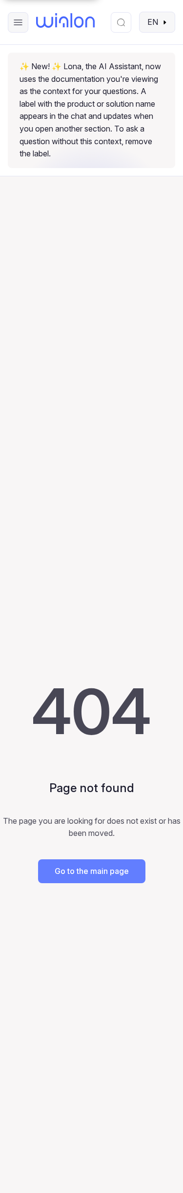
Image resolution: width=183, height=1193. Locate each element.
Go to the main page (92, 871)
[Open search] (121, 22)
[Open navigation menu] (18, 22)
